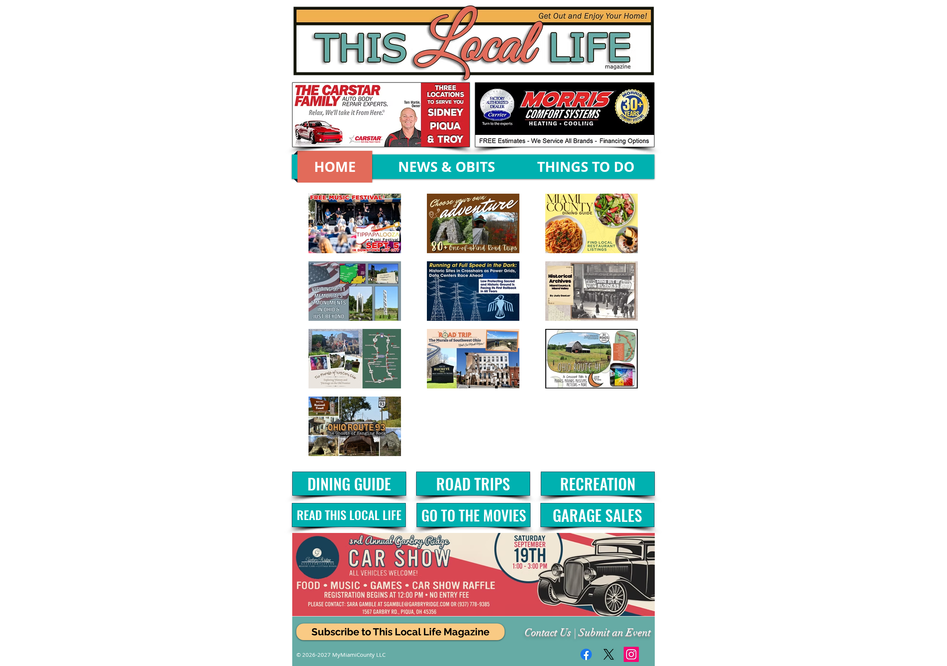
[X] (608, 654)
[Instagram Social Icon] (631, 654)
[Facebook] (586, 654)
